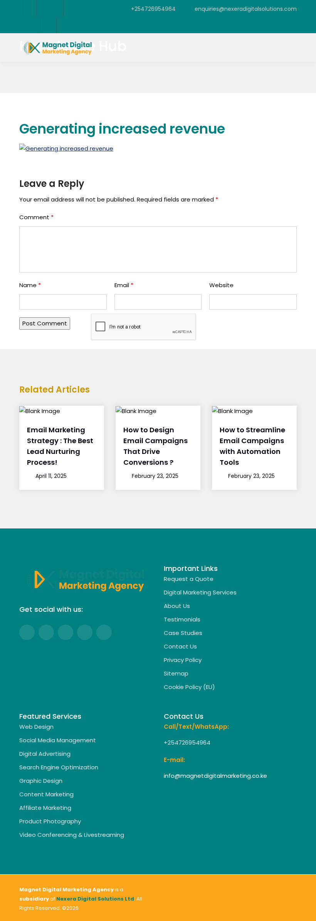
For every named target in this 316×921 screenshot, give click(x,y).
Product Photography (50, 821)
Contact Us (180, 646)
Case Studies (183, 633)
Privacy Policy (183, 660)
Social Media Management (57, 740)
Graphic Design (40, 781)
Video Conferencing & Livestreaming (71, 835)
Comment (36, 217)
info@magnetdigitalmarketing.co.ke (215, 776)
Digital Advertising (45, 754)
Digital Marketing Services (200, 592)
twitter (43, 8)
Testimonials (182, 619)
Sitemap (176, 673)
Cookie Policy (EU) (189, 687)
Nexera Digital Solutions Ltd (95, 898)
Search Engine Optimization (58, 767)
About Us (177, 606)
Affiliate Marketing (45, 808)
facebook (29, 8)
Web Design (36, 727)
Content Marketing (46, 794)
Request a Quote (188, 579)
